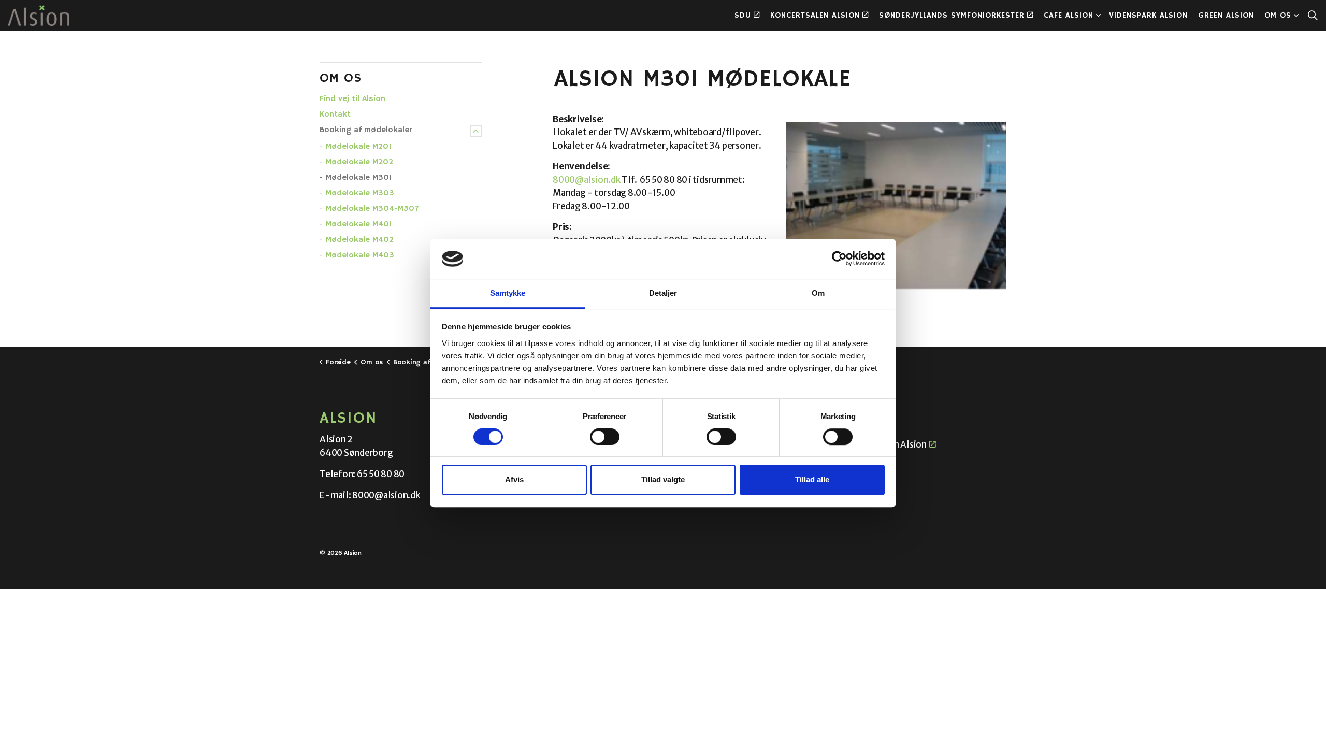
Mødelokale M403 (360, 255)
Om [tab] (818, 293)
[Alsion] (38, 15)
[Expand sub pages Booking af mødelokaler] (476, 131)
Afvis (514, 479)
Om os (1277, 15)
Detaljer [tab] (663, 293)
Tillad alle (812, 479)
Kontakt (335, 114)
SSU (852, 463)
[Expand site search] (1312, 15)
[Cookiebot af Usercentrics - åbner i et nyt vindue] (839, 259)
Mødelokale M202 (359, 162)
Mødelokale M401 (359, 224)
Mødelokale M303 (360, 193)
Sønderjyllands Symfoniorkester (952, 15)
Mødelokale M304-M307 (372, 209)
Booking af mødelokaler (366, 130)
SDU (742, 15)
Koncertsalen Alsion (815, 15)
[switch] (604, 436)
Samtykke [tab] (508, 293)
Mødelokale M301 (359, 178)
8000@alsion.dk (587, 179)
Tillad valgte (663, 479)
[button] (896, 206)
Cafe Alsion (1068, 15)
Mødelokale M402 (360, 240)
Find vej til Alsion (352, 99)
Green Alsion (1226, 15)
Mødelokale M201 (359, 146)
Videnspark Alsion (1148, 15)
